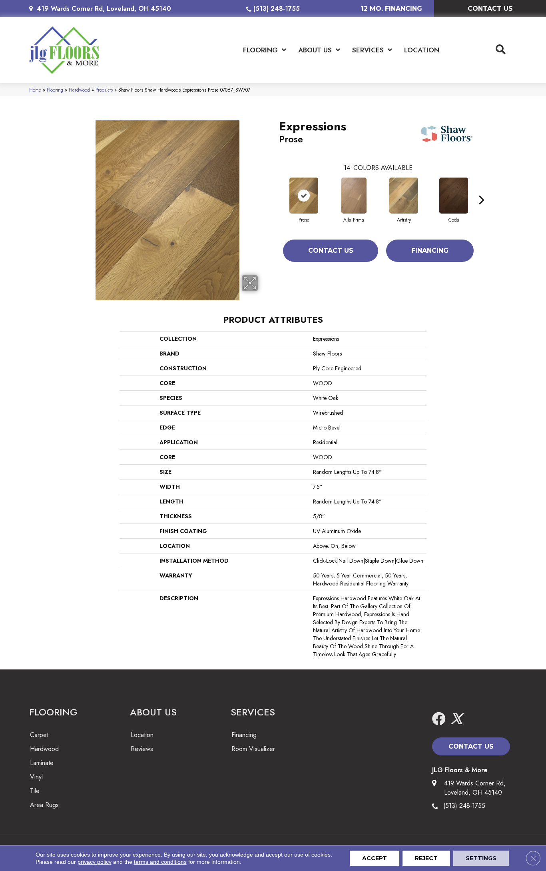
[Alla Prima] (354, 196)
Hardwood (79, 89)
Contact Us (330, 250)
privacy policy (95, 862)
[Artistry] (403, 196)
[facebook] (439, 719)
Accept (374, 858)
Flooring (55, 89)
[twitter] (456, 719)
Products (104, 89)
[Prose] (303, 196)
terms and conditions (160, 862)
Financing (429, 250)
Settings (481, 858)
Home (35, 89)
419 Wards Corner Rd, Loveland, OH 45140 (104, 8)
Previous (275, 188)
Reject (426, 858)
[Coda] (453, 196)
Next (482, 188)
